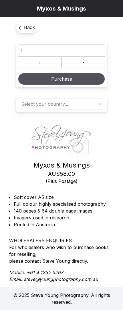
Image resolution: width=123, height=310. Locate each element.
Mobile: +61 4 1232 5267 (36, 272)
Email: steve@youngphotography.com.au (53, 279)
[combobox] (22, 104)
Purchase (61, 79)
